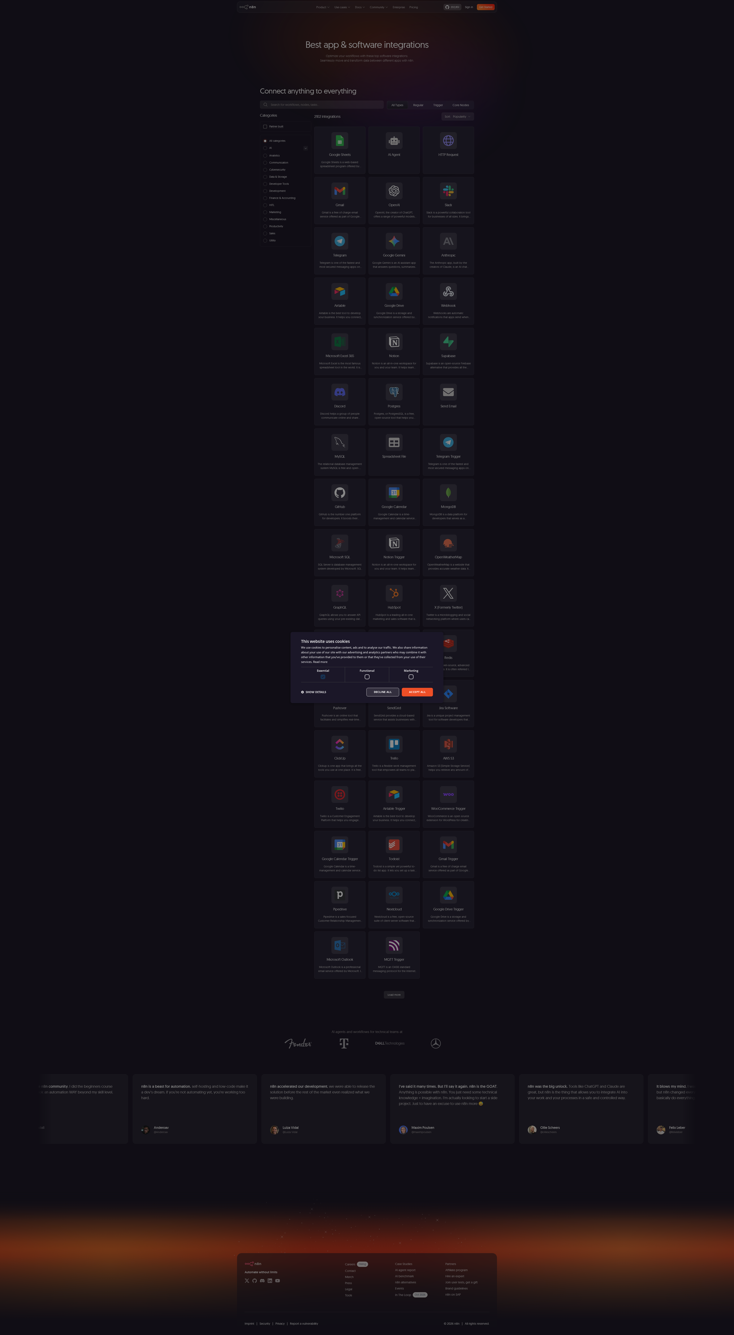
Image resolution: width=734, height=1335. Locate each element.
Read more (320, 662)
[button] (313, 692)
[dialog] (367, 667)
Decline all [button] (383, 692)
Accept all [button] (417, 692)
